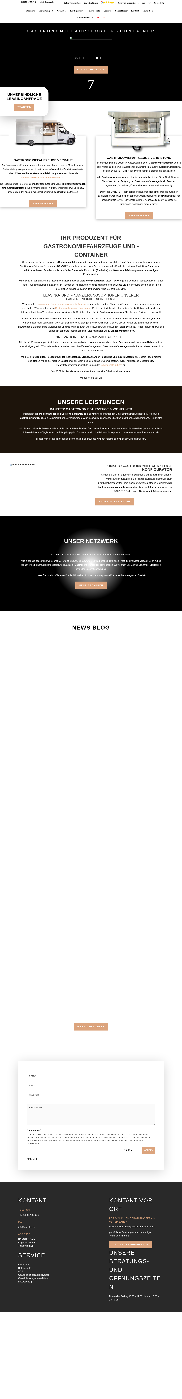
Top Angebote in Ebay (111, 365)
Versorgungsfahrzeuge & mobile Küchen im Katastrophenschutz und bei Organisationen (86, 688)
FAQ (23, 652)
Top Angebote (93, 11)
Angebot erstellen (114, 501)
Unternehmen (83, 17)
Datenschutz (159, 3)
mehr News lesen (91, 1026)
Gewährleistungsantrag (126, 3)
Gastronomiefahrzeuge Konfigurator (73, 308)
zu (41, 177)
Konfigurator (76, 11)
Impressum (146, 3)
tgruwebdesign (25, 1281)
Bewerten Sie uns (91, 3)
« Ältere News (25, 1016)
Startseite (30, 11)
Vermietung (44, 11)
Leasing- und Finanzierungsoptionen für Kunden (61, 304)
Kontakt (135, 11)
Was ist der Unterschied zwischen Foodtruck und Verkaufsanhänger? (73, 729)
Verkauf (60, 11)
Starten (24, 107)
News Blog (148, 11)
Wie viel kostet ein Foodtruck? (43, 771)
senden (148, 1150)
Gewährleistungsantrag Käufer (33, 1275)
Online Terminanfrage (72, 3)
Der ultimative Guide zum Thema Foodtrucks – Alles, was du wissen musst (74, 938)
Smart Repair (121, 11)
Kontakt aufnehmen (91, 70)
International (27, 817)
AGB (20, 1271)
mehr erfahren (43, 203)
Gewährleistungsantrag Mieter (33, 1278)
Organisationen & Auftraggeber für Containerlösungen (62, 647)
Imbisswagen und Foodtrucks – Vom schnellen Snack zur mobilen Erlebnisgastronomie (85, 812)
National (44, 817)
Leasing (107, 11)
